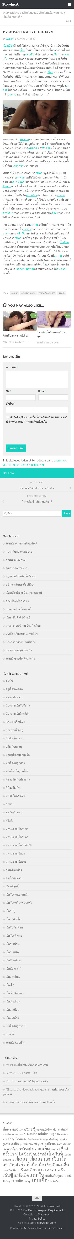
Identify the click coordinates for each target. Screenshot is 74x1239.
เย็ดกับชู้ (10, 911)
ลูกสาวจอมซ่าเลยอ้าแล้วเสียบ (23, 625)
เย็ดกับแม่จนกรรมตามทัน (33, 1064)
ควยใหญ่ (26, 1129)
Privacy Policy (37, 1218)
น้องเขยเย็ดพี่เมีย (15, 721)
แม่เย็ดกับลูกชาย (15, 1026)
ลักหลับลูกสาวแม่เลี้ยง (15, 335)
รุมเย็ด (15, 1143)
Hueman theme (56, 1228)
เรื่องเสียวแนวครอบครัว (42, 1169)
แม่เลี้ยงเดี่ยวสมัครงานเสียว (22, 633)
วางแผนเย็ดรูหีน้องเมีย (19, 650)
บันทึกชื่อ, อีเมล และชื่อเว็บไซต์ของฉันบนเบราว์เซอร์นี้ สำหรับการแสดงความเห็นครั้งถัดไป (36, 419)
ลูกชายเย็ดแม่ (47, 1143)
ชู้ (34, 1128)
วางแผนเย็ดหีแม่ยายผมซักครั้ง (37, 1102)
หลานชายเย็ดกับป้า (17, 828)
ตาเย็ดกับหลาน (14, 697)
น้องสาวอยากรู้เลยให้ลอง (21, 642)
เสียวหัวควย (19, 182)
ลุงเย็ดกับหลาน (14, 812)
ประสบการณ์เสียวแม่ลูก (40, 1134)
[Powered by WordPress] (25, 1228)
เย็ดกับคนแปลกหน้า (17, 894)
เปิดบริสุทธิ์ (12, 886)
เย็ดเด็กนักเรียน (15, 993)
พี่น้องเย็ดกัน (13, 787)
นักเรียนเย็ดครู (14, 730)
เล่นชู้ (8, 1175)
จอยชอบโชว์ (29, 1073)
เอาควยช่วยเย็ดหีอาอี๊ (18, 609)
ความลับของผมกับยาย (19, 551)
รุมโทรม (23, 1144)
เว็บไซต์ (10, 403)
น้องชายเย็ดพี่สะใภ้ (17, 713)
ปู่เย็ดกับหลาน (14, 746)
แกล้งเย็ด (21, 1175)
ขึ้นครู (7, 1129)
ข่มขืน (9, 680)
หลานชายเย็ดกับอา (17, 837)
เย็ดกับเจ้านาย (14, 935)
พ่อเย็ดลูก (54, 1139)
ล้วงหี (55, 213)
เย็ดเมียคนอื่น (57, 1164)
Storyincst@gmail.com (43, 1222)
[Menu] (69, 4)
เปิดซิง (22, 1154)
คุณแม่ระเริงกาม (15, 559)
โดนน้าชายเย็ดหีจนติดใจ (20, 658)
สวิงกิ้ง (9, 820)
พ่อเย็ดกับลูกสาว (15, 763)
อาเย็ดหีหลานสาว (47, 293)
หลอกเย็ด (41, 1148)
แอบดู (27, 1181)
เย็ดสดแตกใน (44, 1159)
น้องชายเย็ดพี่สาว (44, 1129)
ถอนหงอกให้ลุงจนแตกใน (33, 1081)
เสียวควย (18, 165)
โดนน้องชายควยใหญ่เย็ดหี (21, 543)
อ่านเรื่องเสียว (10, 12)
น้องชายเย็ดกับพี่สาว (18, 705)
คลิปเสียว (30, 54)
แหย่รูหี (27, 229)
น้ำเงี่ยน (22, 233)
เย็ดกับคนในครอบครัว (51, 12)
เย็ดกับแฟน (12, 952)
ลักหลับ (10, 804)
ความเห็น (12, 367)
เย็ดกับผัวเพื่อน (14, 919)
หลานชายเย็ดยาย (16, 861)
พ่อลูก (45, 1139)
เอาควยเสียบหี (25, 269)
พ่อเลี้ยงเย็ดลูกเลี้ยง (17, 771)
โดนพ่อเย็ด (53, 1181)
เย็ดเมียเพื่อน (13, 1001)
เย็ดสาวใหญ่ (13, 976)
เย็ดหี (24, 1164)
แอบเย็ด (17, 16)
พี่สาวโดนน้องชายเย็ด (32, 1139)
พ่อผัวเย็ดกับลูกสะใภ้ (18, 754)
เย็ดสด (21, 1159)
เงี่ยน (22, 50)
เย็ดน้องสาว (8, 1160)
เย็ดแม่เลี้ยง (12, 1017)
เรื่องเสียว (8, 45)
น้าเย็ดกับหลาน (15, 738)
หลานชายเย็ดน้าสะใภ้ (18, 845)
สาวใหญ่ (23, 1148)
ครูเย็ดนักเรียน (14, 689)
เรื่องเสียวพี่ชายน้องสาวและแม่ (24, 592)
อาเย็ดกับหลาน (28, 12)
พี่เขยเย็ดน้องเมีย (15, 795)
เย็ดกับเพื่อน (12, 943)
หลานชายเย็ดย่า (15, 853)
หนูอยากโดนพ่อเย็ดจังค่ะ (20, 576)
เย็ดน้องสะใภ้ (13, 968)
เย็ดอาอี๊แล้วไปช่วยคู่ (18, 617)
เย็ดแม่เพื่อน (12, 1009)
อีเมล (42, 391)
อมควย (12, 94)
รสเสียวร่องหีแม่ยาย (17, 568)
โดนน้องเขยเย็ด (15, 1042)
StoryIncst (10, 4)
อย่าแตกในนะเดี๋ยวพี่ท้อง (20, 584)
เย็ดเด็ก (7, 16)
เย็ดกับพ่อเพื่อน (14, 927)
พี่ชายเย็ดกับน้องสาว (18, 779)
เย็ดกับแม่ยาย (13, 960)
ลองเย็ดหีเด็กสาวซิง (17, 601)
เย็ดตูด (67, 1154)
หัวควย (46, 148)
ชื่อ (8, 391)
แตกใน (62, 293)
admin (9, 38)
